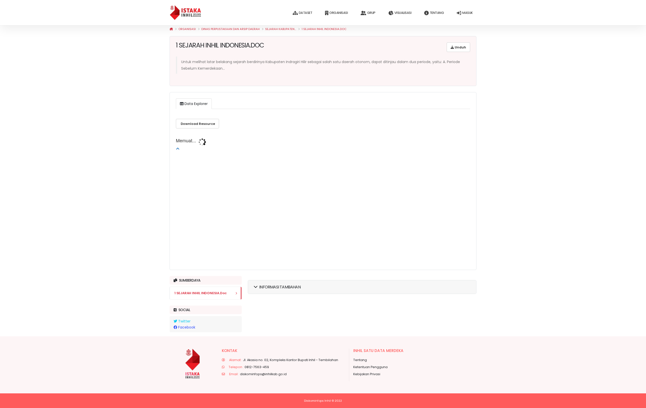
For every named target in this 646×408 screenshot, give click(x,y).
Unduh (460, 47)
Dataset (305, 13)
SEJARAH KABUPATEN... (280, 29)
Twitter (184, 321)
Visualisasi (403, 13)
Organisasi (338, 13)
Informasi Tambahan (280, 287)
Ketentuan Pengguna (370, 367)
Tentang (437, 13)
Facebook (186, 327)
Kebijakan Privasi (366, 374)
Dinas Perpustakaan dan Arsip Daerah (230, 29)
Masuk (467, 13)
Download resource (197, 124)
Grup (371, 13)
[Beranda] (171, 29)
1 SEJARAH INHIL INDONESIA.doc (324, 29)
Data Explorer (195, 103)
